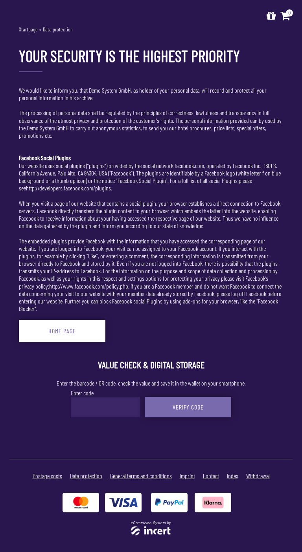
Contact (211, 475)
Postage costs (47, 475)
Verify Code (188, 407)
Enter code (82, 393)
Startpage (28, 29)
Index (232, 475)
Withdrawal (258, 475)
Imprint (187, 475)
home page (62, 330)
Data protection (58, 29)
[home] (271, 15)
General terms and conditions (141, 475)
